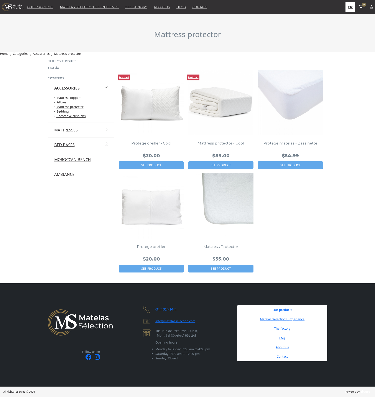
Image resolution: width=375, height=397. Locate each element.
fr (350, 7)
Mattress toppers (68, 98)
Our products (282, 310)
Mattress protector (70, 107)
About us (282, 347)
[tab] (81, 64)
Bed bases (64, 144)
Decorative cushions (71, 116)
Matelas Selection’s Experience (282, 319)
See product (151, 165)
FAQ (282, 338)
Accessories (67, 88)
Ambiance (64, 174)
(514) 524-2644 (165, 309)
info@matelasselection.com (175, 321)
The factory (282, 328)
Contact (282, 356)
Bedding (62, 111)
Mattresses (66, 130)
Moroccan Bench (72, 159)
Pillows (61, 102)
